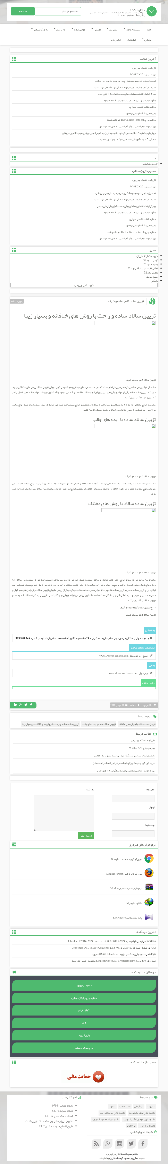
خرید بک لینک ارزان (147, 256)
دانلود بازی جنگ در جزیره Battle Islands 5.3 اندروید (118, 954)
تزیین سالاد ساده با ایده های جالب (124, 419)
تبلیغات (131, 40)
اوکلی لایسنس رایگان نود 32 (143, 268)
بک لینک (104, 1158)
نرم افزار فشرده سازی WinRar (126, 888)
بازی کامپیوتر (40, 29)
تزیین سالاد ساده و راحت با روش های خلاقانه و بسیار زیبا (90, 315)
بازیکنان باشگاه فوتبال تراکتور (140, 113)
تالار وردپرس (113, 1154)
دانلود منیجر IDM (133, 903)
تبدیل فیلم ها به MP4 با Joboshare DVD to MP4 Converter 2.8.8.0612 (105, 941)
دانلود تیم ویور (84, 985)
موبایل (147, 40)
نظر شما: (90, 789)
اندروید (151, 1106)
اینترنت (113, 29)
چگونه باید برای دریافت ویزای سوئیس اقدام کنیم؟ (130, 100)
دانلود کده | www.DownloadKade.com (120, 655)
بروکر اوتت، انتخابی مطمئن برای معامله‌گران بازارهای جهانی (126, 94)
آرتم (153, 947)
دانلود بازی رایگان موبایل (84, 998)
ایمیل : (151, 807)
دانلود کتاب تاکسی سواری (142, 107)
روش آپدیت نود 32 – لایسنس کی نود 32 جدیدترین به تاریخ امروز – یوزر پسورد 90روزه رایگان (109, 133)
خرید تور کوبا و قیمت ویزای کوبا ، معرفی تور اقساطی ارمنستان (125, 87)
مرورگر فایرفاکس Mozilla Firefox (124, 874)
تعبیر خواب (125, 1106)
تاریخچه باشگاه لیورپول (144, 68)
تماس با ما (115, 40)
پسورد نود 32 (150, 264)
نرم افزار (131, 1125)
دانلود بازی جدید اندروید (112, 1113)
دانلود (112, 1106)
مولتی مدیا (79, 29)
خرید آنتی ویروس (84, 285)
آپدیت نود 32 (150, 260)
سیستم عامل (133, 29)
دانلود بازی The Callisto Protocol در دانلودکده (131, 120)
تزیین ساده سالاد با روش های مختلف (122, 503)
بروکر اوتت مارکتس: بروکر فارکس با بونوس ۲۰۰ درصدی (127, 126)
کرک (84, 1023)
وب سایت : (148, 825)
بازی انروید (84, 1035)
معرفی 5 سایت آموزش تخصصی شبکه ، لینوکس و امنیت (127, 139)
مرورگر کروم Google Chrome (126, 859)
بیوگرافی (138, 1106)
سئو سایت (152, 276)
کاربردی (60, 29)
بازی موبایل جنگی (84, 1048)
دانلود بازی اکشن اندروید (142, 1113)
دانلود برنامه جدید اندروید (105, 1119)
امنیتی (97, 29)
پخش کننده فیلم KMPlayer (127, 917)
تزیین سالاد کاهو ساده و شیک (126, 301)
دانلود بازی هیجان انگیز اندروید (139, 1119)
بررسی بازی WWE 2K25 (143, 74)
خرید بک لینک (150, 163)
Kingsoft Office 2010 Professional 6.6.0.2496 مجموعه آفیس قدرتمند (109, 960)
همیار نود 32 (151, 272)
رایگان (154, 281)
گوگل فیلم (84, 1010)
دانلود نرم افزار (147, 1125)
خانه (148, 29)
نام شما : (150, 789)
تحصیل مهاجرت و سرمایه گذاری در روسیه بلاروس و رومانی (125, 81)
